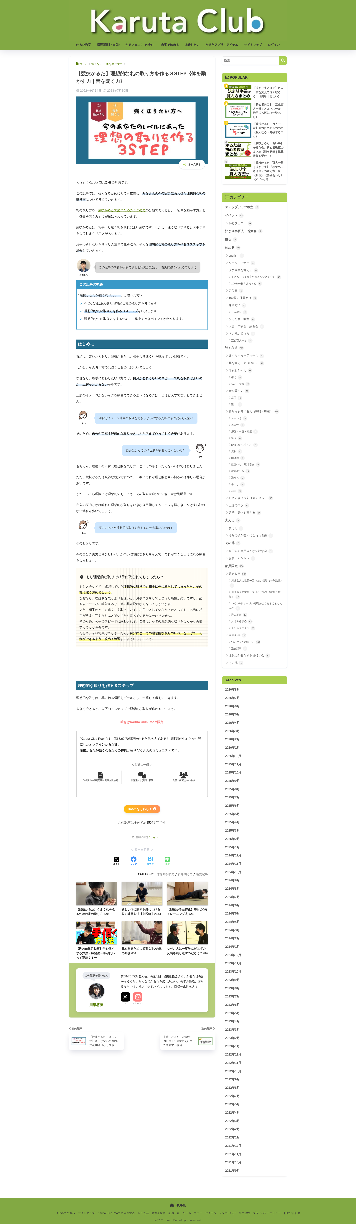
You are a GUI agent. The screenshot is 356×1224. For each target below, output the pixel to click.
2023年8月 (232, 988)
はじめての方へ (65, 1213)
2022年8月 (232, 1087)
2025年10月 (233, 772)
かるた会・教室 (241, 319)
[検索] (283, 60)
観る (230, 239)
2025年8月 (232, 789)
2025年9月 (232, 781)
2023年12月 (233, 955)
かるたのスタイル (243, 444)
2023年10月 (233, 971)
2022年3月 (232, 1121)
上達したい (192, 44)
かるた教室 (83, 44)
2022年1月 (232, 1137)
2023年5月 (232, 1013)
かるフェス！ (240, 223)
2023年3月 (232, 1029)
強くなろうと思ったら (245, 355)
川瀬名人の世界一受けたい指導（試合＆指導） (255, 594)
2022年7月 (232, 1096)
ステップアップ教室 (241, 207)
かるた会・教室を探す (152, 1213)
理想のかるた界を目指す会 (248, 655)
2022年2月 (232, 1129)
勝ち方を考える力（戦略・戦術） (253, 411)
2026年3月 (232, 731)
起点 (236, 490)
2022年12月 (233, 1054)
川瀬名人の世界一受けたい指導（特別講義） (257, 583)
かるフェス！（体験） (140, 44)
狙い (235, 404)
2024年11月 (233, 864)
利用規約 (244, 1213)
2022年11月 (233, 1063)
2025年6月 (232, 805)
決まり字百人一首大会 (243, 231)
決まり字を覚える (243, 270)
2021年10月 (233, 1162)
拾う (236, 438)
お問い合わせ (292, 1213)
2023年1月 (232, 1046)
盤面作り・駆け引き (245, 464)
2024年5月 (232, 913)
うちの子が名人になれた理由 (250, 535)
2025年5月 (232, 814)
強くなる (234, 348)
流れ (236, 451)
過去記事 (202, 874)
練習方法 (237, 305)
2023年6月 (232, 1005)
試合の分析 (240, 471)
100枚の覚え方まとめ (246, 283)
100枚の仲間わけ (242, 297)
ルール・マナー (241, 262)
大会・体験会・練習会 (246, 326)
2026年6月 (232, 706)
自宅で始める (170, 44)
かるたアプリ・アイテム (222, 44)
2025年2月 (232, 839)
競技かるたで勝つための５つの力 (122, 210)
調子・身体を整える (244, 512)
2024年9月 (232, 880)
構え (236, 377)
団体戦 (237, 457)
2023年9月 (232, 980)
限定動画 (237, 573)
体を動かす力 (165, 874)
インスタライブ (242, 627)
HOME (180, 1205)
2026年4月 (232, 723)
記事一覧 (174, 1213)
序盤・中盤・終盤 (243, 431)
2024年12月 (233, 855)
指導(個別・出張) (108, 44)
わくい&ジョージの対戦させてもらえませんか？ (255, 606)
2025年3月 (232, 830)
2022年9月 (232, 1079)
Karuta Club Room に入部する (116, 1213)
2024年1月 (232, 946)
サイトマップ (253, 44)
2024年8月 (232, 888)
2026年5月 (232, 714)
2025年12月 (233, 756)
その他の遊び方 (241, 333)
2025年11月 (233, 764)
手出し (237, 484)
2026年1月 (232, 747)
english (235, 255)
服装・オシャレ (241, 558)
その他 (232, 543)
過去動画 (238, 614)
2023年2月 (232, 1038)
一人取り (238, 311)
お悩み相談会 (241, 621)
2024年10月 (233, 872)
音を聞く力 (185, 874)
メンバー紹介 (227, 1213)
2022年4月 (232, 1112)
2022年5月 (232, 1104)
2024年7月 (232, 897)
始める (232, 247)
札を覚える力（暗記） (246, 363)
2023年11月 (233, 963)
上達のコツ (238, 505)
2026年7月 (232, 698)
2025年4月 (232, 822)
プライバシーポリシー (267, 1213)
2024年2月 (232, 938)
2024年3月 (232, 930)
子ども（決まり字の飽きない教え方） (255, 276)
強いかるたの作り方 (245, 641)
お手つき (238, 418)
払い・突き (240, 383)
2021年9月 (232, 1170)
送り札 (237, 477)
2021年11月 (233, 1154)
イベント (234, 215)
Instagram (138, 1003)
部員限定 (234, 566)
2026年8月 (232, 689)
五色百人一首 (241, 340)
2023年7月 (232, 996)
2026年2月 (232, 739)
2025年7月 (232, 797)
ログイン (274, 44)
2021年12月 (233, 1146)
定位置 (235, 290)
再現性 (237, 424)
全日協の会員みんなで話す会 (250, 551)
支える (232, 520)
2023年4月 (232, 1021)
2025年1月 (232, 847)
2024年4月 (232, 922)
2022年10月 (233, 1071)
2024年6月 (232, 905)
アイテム (210, 1213)
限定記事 (237, 635)
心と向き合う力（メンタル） (250, 497)
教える (235, 528)
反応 (236, 397)
